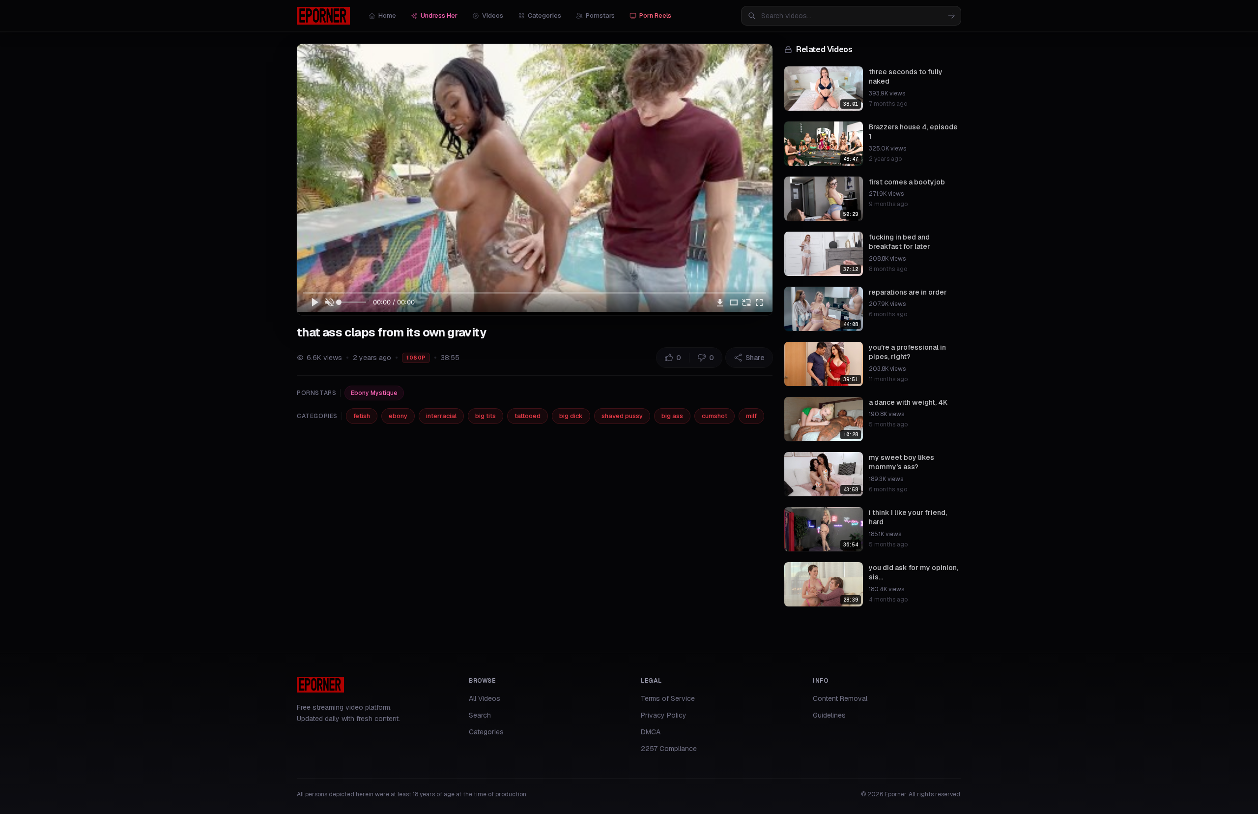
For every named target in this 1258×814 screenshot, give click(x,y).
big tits (485, 416)
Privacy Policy (663, 715)
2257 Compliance (669, 748)
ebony (398, 416)
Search (480, 715)
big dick (571, 416)
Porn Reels (655, 15)
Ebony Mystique (374, 393)
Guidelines (829, 715)
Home (387, 15)
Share (755, 357)
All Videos (484, 698)
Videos (492, 15)
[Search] (951, 16)
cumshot (714, 416)
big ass (672, 416)
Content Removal (840, 698)
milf (751, 416)
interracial (441, 416)
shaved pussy (622, 416)
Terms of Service (668, 698)
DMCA (650, 731)
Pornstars (600, 15)
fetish (361, 416)
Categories (544, 15)
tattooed (528, 416)
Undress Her (439, 15)
